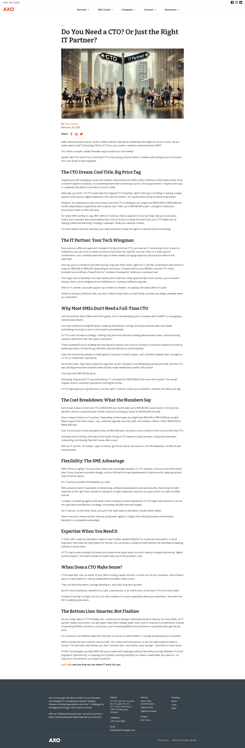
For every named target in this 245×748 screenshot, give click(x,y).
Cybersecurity (147, 707)
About (174, 701)
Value (173, 708)
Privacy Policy (163, 740)
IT (62, 26)
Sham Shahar (72, 123)
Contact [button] (148, 9)
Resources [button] (170, 9)
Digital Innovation (149, 711)
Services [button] (81, 9)
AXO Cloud (104, 9)
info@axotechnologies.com (122, 730)
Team (174, 704)
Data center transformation (148, 702)
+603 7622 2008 (11, 2)
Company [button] (127, 9)
